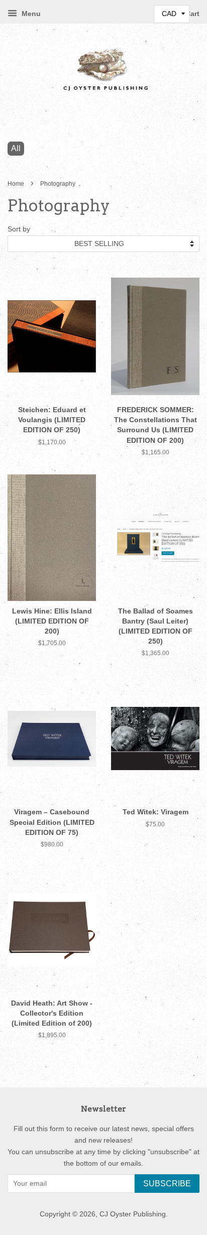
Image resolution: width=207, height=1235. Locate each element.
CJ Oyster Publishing (132, 1214)
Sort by (19, 229)
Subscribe (167, 1183)
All (16, 148)
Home (16, 183)
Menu (30, 14)
